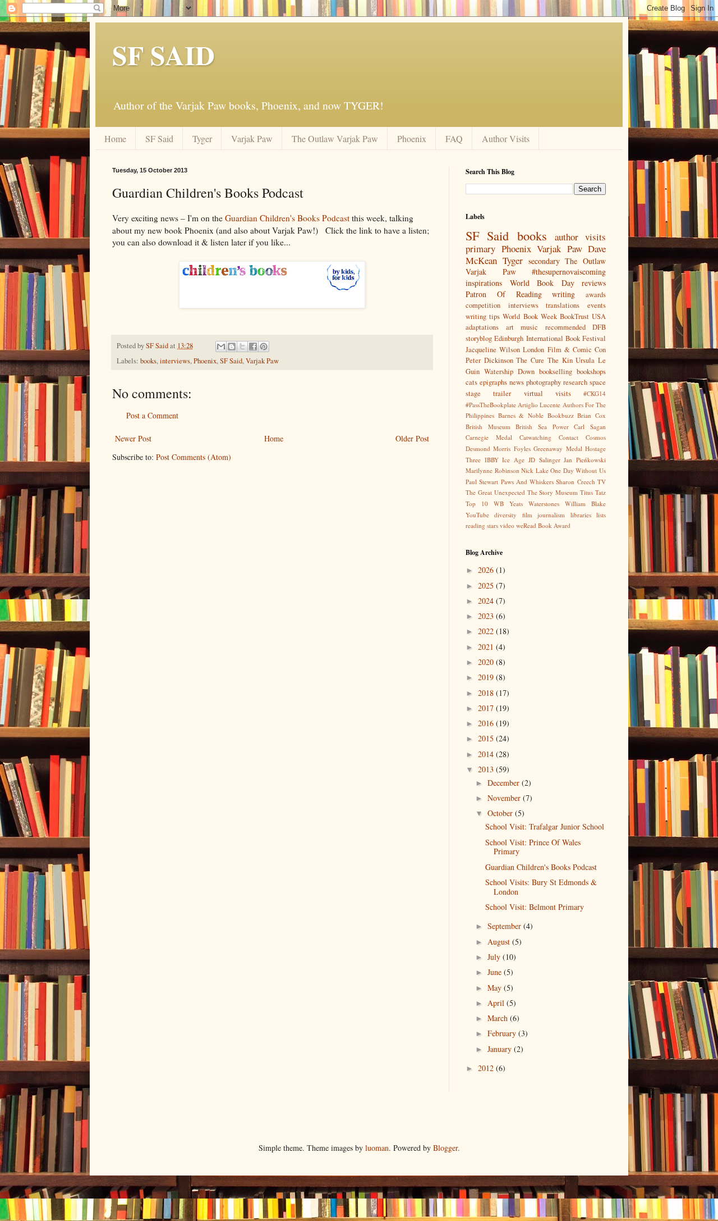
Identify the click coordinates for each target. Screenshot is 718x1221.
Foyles (522, 448)
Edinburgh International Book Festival (550, 338)
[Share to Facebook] (253, 346)
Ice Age (513, 459)
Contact (568, 437)
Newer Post (133, 438)
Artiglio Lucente (539, 404)
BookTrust (574, 316)
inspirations (484, 282)
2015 (487, 738)
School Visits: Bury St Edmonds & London (541, 887)
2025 (487, 585)
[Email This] (221, 346)
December (504, 782)
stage (473, 393)
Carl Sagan (590, 426)
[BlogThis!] (231, 346)
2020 (487, 662)
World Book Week (529, 316)
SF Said (159, 138)
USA (599, 316)
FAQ (454, 138)
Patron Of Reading (504, 294)
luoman (377, 1147)
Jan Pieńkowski (585, 459)
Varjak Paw (252, 138)
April (497, 1002)
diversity (505, 515)
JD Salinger (544, 459)
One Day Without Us (578, 470)
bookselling (555, 371)
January (500, 1049)
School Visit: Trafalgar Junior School (544, 826)
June (495, 972)
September (505, 926)
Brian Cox (591, 415)
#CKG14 (594, 393)
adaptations (482, 327)
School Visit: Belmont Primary (534, 906)
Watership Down (509, 371)
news (516, 382)
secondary (544, 261)
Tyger (202, 138)
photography (543, 382)
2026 (487, 569)
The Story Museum (552, 492)
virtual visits (547, 393)
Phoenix (411, 138)
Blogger (445, 1147)
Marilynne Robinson (492, 470)
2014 (487, 754)
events (596, 305)
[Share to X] (242, 346)
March (498, 1018)
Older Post (412, 438)
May (495, 987)
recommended (565, 327)
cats (471, 382)
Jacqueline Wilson (493, 349)
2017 (487, 708)
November (505, 797)
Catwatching (535, 437)
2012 (487, 1068)
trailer (502, 393)
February (502, 1033)
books (148, 361)
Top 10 (477, 503)
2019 (487, 677)
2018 (487, 692)
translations (562, 305)
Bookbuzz (560, 415)
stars (492, 525)
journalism (551, 515)
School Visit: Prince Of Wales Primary (533, 847)
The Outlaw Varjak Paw (335, 138)
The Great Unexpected (495, 492)
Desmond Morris (488, 448)
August (499, 941)
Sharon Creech (575, 481)
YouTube (477, 515)
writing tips (483, 316)
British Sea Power (542, 426)
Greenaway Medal (557, 448)
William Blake (585, 503)
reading (475, 525)
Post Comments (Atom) (193, 457)
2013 (487, 769)
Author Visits (506, 138)
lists (601, 515)
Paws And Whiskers (527, 481)
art (510, 327)
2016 (487, 723)
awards (596, 294)
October (501, 813)
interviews (175, 361)
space (598, 382)
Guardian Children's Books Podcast (287, 218)
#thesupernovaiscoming (569, 271)
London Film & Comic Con (564, 349)
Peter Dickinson (489, 360)
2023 (487, 615)
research (575, 382)
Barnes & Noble (521, 415)
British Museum (488, 426)
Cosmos (596, 437)
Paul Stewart (482, 481)
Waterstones (543, 503)
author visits (580, 236)
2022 (487, 631)
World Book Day (542, 282)
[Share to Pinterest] (263, 346)
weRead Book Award (543, 525)
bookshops (591, 371)
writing (563, 294)
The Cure (530, 360)
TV (601, 481)
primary (480, 248)
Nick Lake (535, 470)
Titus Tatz (593, 492)
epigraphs (493, 382)
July (495, 956)
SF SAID (163, 54)
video (507, 525)
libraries (580, 515)
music (529, 327)
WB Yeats (508, 503)
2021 (487, 646)
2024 (487, 600)
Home (115, 138)
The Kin (560, 360)
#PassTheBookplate (491, 404)
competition (483, 305)
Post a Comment (152, 415)
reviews (594, 282)
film (527, 515)
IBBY (492, 459)
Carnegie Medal (489, 437)
